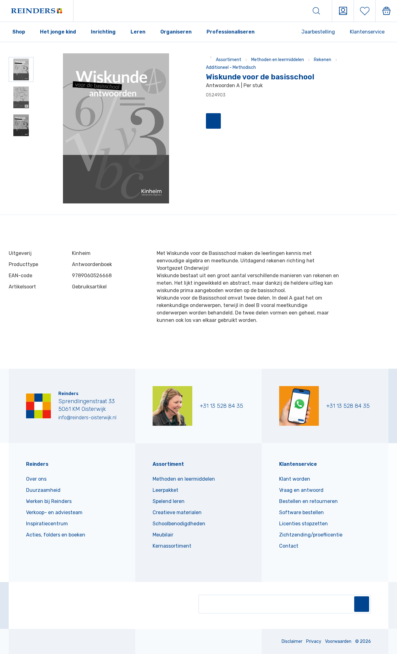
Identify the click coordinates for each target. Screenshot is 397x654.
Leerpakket (165, 490)
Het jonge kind (58, 32)
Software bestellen (301, 512)
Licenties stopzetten (303, 524)
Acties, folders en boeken (55, 535)
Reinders (37, 464)
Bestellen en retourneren (308, 501)
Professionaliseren (231, 32)
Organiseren (176, 32)
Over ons (36, 479)
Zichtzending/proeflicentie (310, 535)
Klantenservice (367, 32)
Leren (138, 32)
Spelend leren (169, 501)
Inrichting (103, 32)
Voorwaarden (338, 641)
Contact (288, 546)
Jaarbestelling (318, 32)
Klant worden (294, 479)
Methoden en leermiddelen (277, 59)
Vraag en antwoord (301, 490)
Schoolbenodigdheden (179, 524)
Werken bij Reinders (49, 501)
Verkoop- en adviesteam (54, 512)
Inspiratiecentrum (47, 524)
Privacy (313, 641)
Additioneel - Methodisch (231, 67)
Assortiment (228, 59)
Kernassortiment (172, 546)
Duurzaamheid (43, 490)
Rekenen (322, 59)
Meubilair (163, 535)
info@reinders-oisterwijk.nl (87, 417)
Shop (18, 32)
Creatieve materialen (177, 512)
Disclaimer (292, 641)
